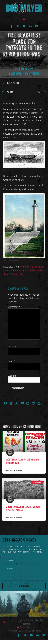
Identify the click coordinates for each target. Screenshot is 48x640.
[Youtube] (24, 26)
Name (12, 346)
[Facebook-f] (11, 26)
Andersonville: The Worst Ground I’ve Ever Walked (23, 508)
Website (12, 376)
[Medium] (36, 26)
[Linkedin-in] (30, 26)
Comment (14, 307)
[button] (24, 19)
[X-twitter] (18, 26)
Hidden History (16, 74)
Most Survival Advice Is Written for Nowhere (22, 461)
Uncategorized (32, 74)
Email (11, 361)
